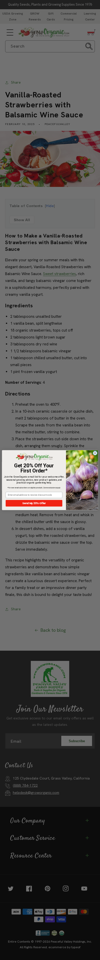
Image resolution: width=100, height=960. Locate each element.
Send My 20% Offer (34, 503)
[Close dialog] (95, 453)
